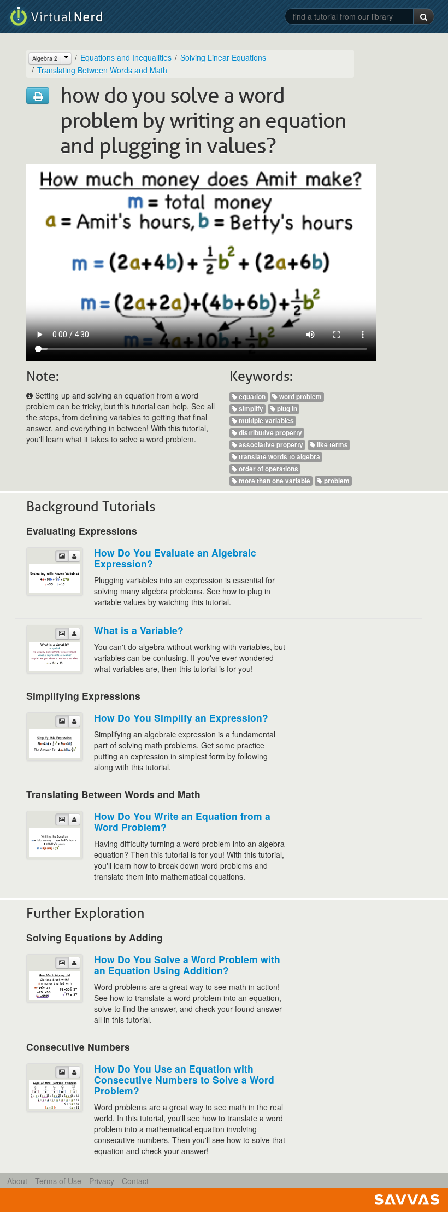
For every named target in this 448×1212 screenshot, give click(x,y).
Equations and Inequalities (126, 57)
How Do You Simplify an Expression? (181, 717)
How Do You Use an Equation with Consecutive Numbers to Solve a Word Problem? (184, 1079)
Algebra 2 (44, 58)
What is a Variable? (139, 630)
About (17, 1180)
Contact (135, 1180)
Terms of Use (58, 1180)
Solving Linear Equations (223, 57)
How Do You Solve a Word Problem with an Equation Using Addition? (187, 964)
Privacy (101, 1180)
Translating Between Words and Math (102, 70)
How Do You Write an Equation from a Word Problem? (182, 821)
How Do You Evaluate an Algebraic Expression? (175, 558)
